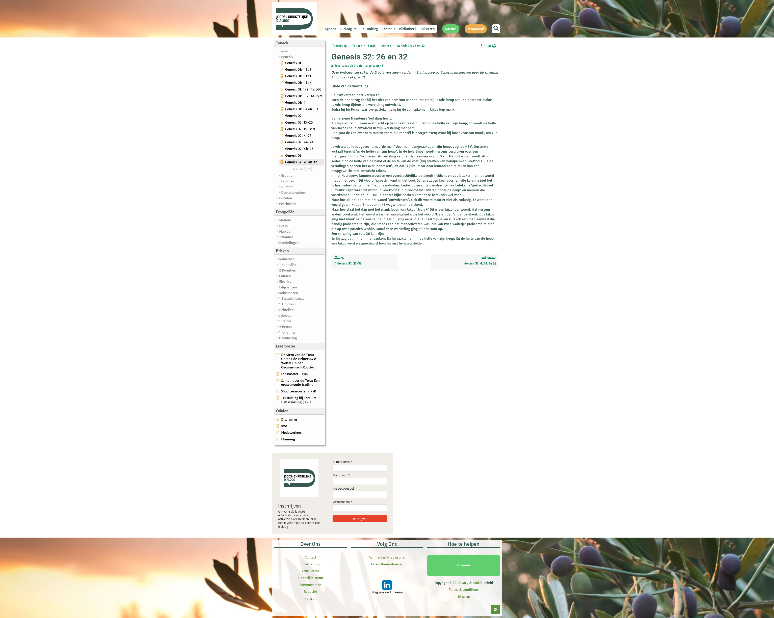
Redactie (310, 592)
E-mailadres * (342, 462)
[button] (299, 43)
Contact (310, 557)
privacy (463, 583)
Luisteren (428, 29)
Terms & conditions (464, 590)
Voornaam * (341, 475)
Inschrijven (359, 519)
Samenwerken (310, 585)
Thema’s (388, 29)
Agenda (330, 29)
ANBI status (310, 571)
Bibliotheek (408, 29)
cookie (478, 583)
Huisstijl (310, 598)
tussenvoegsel (343, 488)
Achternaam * (342, 502)
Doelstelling (310, 564)
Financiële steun (310, 578)
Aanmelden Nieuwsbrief (387, 557)
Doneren (463, 565)
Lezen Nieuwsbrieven (387, 564)
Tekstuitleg (369, 29)
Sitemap (464, 596)
